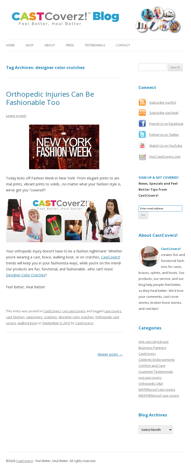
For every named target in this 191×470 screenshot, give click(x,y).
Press (70, 45)
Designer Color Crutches (25, 275)
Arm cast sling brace (154, 341)
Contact (123, 45)
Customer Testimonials (156, 371)
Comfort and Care (152, 365)
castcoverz (34, 317)
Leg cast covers (74, 311)
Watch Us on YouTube (165, 145)
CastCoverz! (110, 257)
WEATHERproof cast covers (159, 395)
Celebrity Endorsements (157, 359)
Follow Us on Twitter (164, 134)
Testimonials (95, 45)
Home (10, 45)
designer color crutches (76, 317)
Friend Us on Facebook (166, 123)
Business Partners (152, 347)
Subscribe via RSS (162, 102)
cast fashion (15, 317)
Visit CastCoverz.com (165, 156)
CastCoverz (52, 311)
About (50, 45)
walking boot (27, 323)
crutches (50, 317)
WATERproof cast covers (157, 389)
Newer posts (110, 354)
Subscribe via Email (163, 112)
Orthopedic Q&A (151, 383)
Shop (30, 45)
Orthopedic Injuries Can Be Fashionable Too (50, 98)
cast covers (112, 311)
